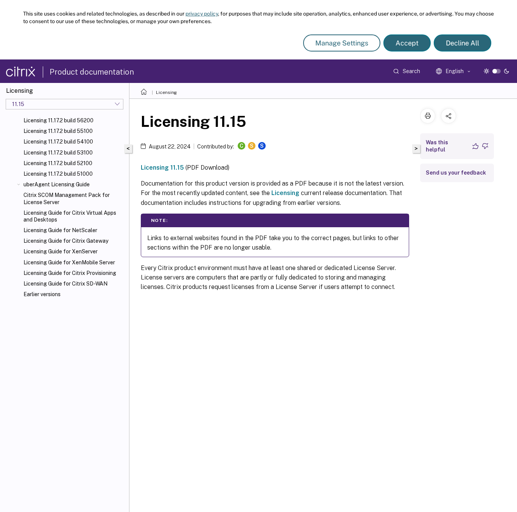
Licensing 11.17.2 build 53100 (58, 153)
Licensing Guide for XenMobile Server (69, 262)
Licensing (166, 92)
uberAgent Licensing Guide (56, 184)
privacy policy (201, 14)
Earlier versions (42, 294)
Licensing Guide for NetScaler (60, 230)
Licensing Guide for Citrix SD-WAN (65, 284)
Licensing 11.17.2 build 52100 (57, 163)
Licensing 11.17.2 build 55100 (58, 131)
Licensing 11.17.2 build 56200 (58, 120)
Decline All (462, 43)
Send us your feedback (456, 173)
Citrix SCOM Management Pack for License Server (66, 198)
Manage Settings (341, 43)
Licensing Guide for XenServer (60, 251)
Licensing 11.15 (162, 167)
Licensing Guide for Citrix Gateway (65, 241)
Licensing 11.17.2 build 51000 (58, 174)
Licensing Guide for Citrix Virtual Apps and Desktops (69, 216)
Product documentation (92, 71)
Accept (407, 43)
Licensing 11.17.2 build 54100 (58, 142)
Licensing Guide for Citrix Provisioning (69, 273)
